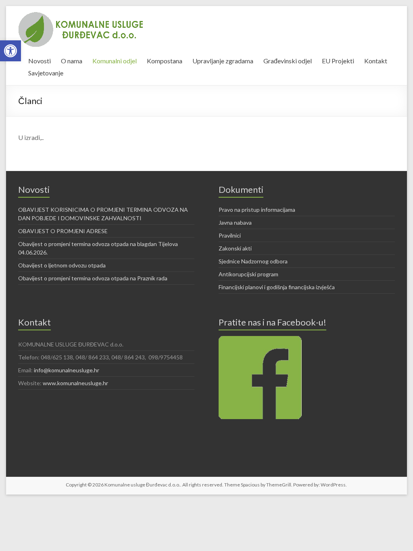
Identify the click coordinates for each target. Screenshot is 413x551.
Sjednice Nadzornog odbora (253, 261)
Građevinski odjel (287, 61)
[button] (10, 50)
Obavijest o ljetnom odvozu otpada (62, 265)
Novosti (39, 61)
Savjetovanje (45, 73)
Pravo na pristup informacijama (257, 209)
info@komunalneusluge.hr (66, 370)
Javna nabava (235, 222)
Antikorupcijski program (248, 274)
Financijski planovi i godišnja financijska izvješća (277, 287)
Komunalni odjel (114, 61)
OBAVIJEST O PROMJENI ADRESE (63, 230)
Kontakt (375, 61)
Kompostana (164, 61)
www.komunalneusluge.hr (75, 383)
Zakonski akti (235, 248)
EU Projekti (338, 61)
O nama (71, 61)
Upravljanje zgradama (222, 61)
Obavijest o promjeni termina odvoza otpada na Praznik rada (92, 278)
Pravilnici (230, 235)
